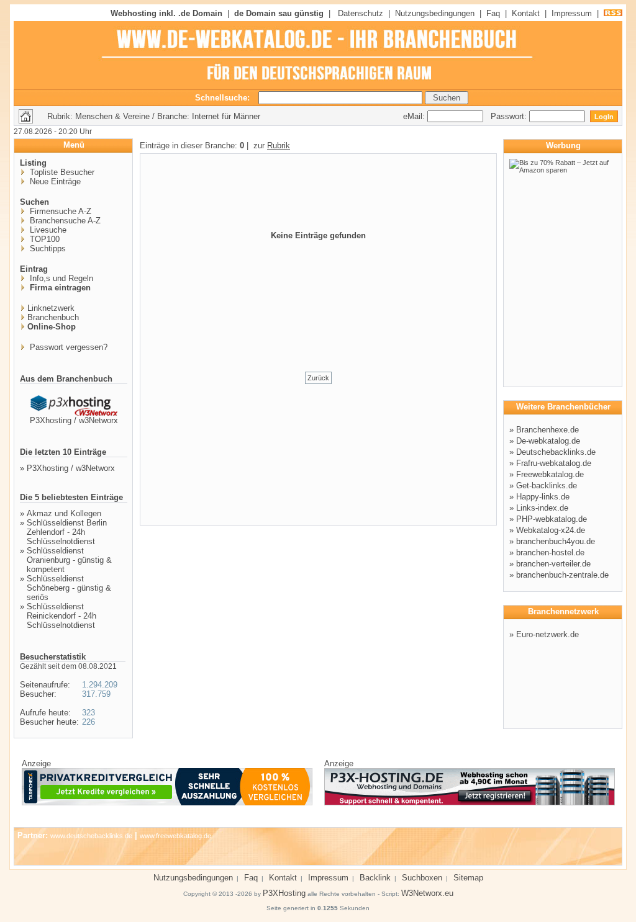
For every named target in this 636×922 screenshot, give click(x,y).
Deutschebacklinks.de (556, 452)
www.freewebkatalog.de (175, 835)
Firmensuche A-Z (59, 211)
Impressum (572, 13)
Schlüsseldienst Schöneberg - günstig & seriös (69, 588)
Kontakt (526, 13)
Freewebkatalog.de (550, 474)
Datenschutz (360, 13)
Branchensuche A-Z (64, 220)
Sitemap (468, 877)
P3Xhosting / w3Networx (74, 420)
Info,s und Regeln (60, 278)
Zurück (318, 378)
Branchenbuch (53, 317)
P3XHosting (284, 893)
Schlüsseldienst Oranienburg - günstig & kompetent (69, 560)
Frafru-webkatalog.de (553, 463)
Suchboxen (422, 877)
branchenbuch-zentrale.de (562, 575)
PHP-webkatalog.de (551, 519)
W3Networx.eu (427, 893)
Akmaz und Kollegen (64, 513)
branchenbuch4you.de (555, 541)
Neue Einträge (54, 181)
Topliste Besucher (60, 172)
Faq (493, 13)
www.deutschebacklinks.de (91, 835)
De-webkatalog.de (548, 440)
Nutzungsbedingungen (435, 13)
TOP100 (43, 239)
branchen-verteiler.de (553, 563)
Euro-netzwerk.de (547, 634)
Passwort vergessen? (67, 347)
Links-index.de (542, 507)
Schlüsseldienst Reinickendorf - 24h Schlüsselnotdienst (61, 616)
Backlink (375, 877)
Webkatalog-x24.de (550, 530)
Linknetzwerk (51, 308)
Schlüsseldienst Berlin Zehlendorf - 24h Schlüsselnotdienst (67, 532)
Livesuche (46, 230)
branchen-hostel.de (550, 552)
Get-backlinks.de (546, 485)
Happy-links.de (543, 496)
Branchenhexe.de (547, 429)
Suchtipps (46, 248)
